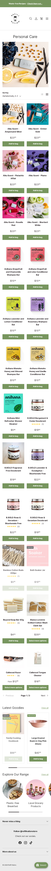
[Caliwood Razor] (13, 658)
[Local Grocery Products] (36, 789)
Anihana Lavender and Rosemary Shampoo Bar (37, 322)
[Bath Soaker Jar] (38, 555)
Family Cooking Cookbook (13, 739)
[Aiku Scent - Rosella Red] (13, 207)
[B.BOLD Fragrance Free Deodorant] (13, 453)
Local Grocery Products (35, 805)
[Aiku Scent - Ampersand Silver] (13, 114)
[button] (41, 18)
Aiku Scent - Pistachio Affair (13, 177)
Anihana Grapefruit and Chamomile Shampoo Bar (13, 272)
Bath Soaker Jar (37, 570)
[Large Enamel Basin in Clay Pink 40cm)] (38, 723)
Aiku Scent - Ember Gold (37, 130)
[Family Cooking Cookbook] (13, 723)
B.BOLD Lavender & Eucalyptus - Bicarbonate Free (37, 470)
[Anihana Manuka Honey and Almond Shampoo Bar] (13, 353)
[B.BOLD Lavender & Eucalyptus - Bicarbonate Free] (38, 453)
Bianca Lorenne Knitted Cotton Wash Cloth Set (38, 623)
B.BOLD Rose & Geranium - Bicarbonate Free (13, 520)
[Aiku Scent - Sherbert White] (38, 207)
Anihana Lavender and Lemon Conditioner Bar (13, 322)
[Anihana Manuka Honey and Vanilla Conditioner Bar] (38, 353)
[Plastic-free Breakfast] (12, 789)
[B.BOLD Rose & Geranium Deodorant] (38, 503)
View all (45, 708)
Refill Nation (12, 865)
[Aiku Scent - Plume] (38, 161)
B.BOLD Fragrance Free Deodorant (13, 469)
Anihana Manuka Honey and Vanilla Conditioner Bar (37, 371)
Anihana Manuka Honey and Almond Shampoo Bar (13, 371)
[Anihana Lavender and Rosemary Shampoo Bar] (38, 304)
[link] (10, 695)
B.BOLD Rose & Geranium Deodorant (38, 519)
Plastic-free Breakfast (12, 805)
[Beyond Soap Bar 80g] (13, 605)
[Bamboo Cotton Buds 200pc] (13, 555)
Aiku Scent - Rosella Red (13, 223)
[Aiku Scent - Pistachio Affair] (13, 161)
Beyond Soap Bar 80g (13, 620)
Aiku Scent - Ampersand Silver (13, 130)
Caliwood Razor (13, 672)
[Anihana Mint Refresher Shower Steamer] (13, 403)
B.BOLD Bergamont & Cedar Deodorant (37, 419)
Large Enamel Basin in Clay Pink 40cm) (38, 741)
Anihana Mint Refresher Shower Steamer (13, 421)
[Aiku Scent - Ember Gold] (38, 114)
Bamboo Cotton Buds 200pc (13, 571)
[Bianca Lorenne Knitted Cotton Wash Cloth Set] (38, 605)
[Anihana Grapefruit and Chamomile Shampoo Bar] (13, 254)
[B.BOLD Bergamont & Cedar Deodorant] (38, 403)
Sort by (5, 93)
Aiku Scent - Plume (38, 175)
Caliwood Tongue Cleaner (37, 674)
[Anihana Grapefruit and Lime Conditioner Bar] (38, 254)
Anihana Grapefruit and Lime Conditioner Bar (37, 272)
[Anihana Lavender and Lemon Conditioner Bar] (13, 304)
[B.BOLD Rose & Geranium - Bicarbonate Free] (13, 503)
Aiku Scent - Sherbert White (37, 223)
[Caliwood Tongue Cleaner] (38, 658)
